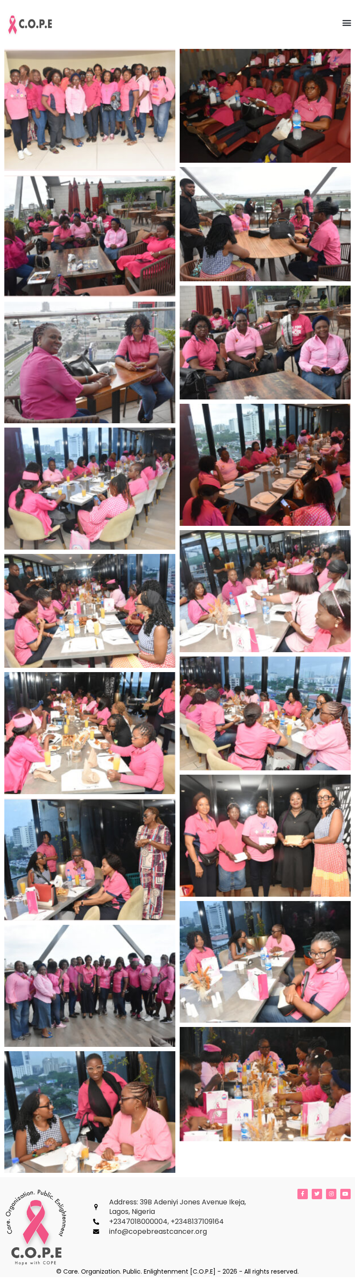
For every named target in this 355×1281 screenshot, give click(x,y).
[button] (346, 22)
